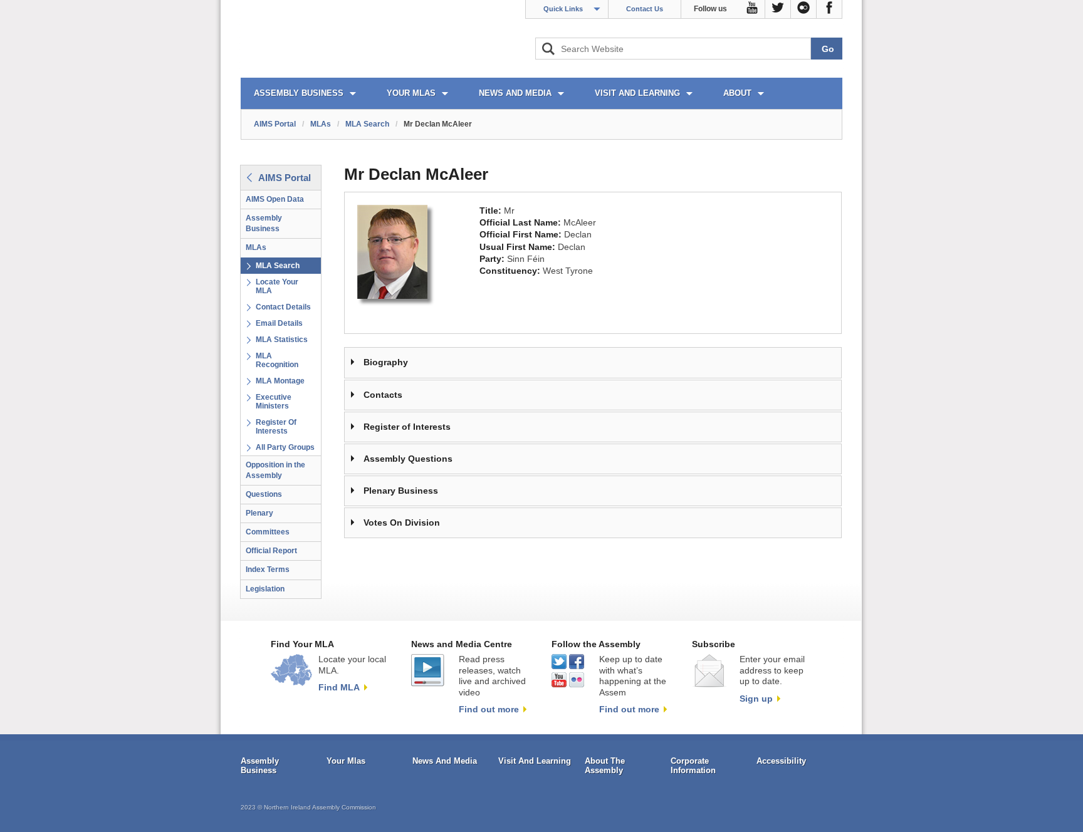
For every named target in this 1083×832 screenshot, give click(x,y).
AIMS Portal (275, 124)
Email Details (279, 323)
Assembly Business (264, 223)
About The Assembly (605, 766)
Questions (264, 494)
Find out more (489, 709)
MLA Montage (280, 381)
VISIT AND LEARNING (637, 93)
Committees (268, 532)
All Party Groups (285, 447)
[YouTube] (752, 9)
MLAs (320, 124)
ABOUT (737, 93)
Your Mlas (346, 761)
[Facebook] (829, 9)
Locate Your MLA (277, 286)
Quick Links (563, 9)
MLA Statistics (282, 339)
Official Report (271, 550)
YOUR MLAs (411, 93)
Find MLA (339, 687)
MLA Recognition (277, 360)
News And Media (444, 761)
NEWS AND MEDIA (515, 93)
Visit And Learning (534, 761)
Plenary (259, 513)
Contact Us (644, 9)
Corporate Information (693, 766)
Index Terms (268, 569)
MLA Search (367, 124)
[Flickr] (804, 9)
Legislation (265, 589)
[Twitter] (778, 9)
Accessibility (781, 761)
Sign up (756, 699)
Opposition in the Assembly (275, 470)
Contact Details (283, 307)
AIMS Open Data (275, 199)
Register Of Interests (276, 426)
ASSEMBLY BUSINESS (298, 93)
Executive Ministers (273, 401)
